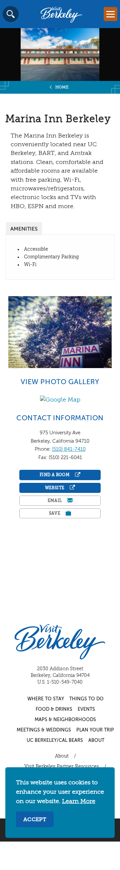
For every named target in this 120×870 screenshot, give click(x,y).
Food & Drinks (54, 709)
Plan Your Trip (95, 730)
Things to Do (86, 699)
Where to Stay (45, 699)
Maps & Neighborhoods (65, 719)
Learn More (78, 801)
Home (62, 87)
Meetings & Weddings (44, 730)
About (96, 740)
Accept (34, 819)
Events (86, 709)
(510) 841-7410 (69, 449)
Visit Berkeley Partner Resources (61, 766)
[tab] (24, 228)
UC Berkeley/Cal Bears (55, 740)
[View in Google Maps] (60, 400)
